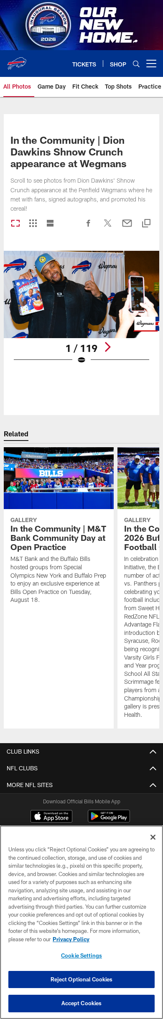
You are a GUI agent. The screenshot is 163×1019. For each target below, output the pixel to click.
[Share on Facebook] (88, 227)
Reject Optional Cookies (82, 979)
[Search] (136, 63)
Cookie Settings (81, 955)
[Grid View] (33, 224)
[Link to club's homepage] (17, 60)
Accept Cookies (81, 1003)
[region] (81, 922)
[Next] (107, 347)
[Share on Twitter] (108, 227)
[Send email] (127, 227)
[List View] (50, 224)
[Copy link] (146, 224)
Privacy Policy (71, 939)
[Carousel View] (15, 224)
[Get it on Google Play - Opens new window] (109, 820)
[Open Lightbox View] (81, 313)
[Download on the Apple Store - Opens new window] (51, 817)
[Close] (153, 837)
